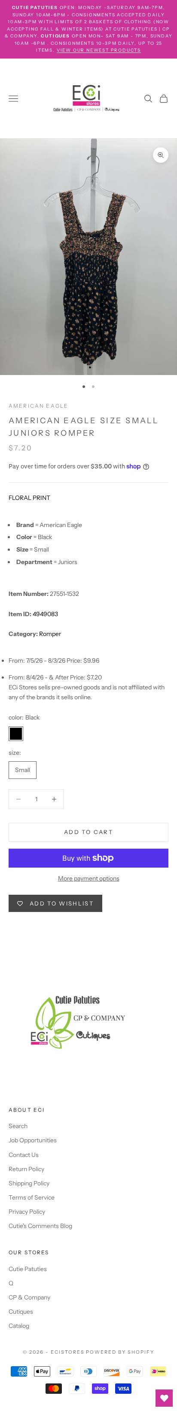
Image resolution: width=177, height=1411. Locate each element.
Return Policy (26, 1169)
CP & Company (29, 1297)
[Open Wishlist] (164, 1398)
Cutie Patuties (28, 1269)
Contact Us (24, 1155)
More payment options (88, 878)
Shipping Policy (29, 1183)
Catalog (19, 1326)
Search (18, 1126)
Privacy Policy (27, 1212)
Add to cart (88, 831)
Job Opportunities (33, 1140)
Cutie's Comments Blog (40, 1226)
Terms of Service (32, 1197)
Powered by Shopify (120, 1352)
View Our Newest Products (99, 50)
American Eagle (38, 406)
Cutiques (21, 1311)
